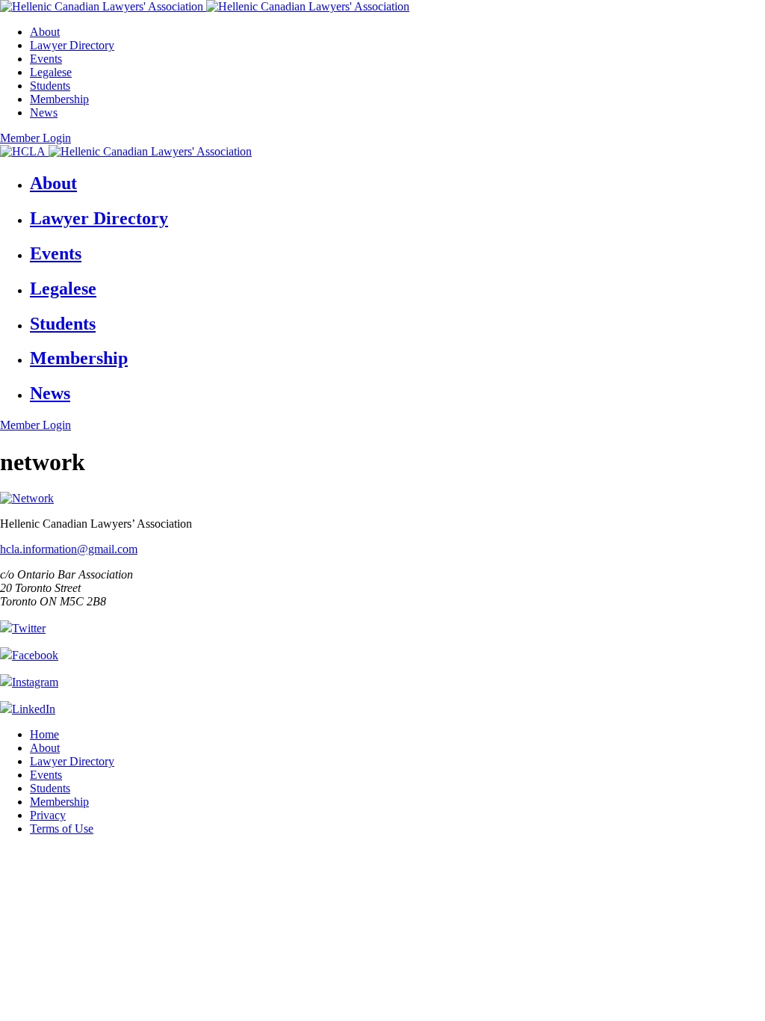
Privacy (48, 815)
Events (46, 58)
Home (44, 734)
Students (50, 85)
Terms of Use (61, 828)
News (44, 112)
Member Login (35, 138)
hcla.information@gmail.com (68, 549)
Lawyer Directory (72, 45)
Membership (59, 99)
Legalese (51, 72)
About (45, 31)
